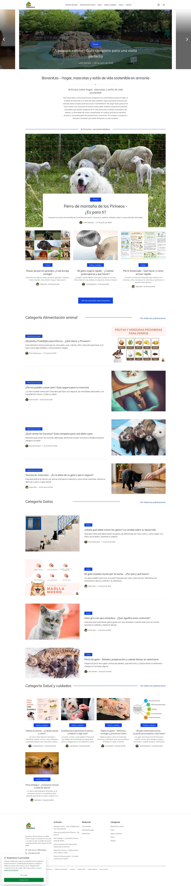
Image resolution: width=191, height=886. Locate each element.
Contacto (72, 869)
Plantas (128, 5)
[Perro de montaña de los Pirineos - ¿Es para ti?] (95, 180)
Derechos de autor (46, 869)
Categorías (115, 822)
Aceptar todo (23, 880)
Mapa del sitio (104, 869)
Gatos (100, 5)
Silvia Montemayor (88, 830)
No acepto (23, 875)
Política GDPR (81, 869)
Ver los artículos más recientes (95, 300)
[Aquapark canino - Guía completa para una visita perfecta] (95, 39)
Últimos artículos (71, 5)
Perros (121, 5)
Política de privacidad (61, 869)
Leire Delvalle (86, 826)
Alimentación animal (87, 5)
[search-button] (158, 5)
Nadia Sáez (86, 833)
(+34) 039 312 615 (34, 853)
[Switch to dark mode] (164, 5)
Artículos (58, 822)
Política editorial (92, 869)
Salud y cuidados (110, 5)
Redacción (86, 822)
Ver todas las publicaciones (153, 318)
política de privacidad (11, 870)
